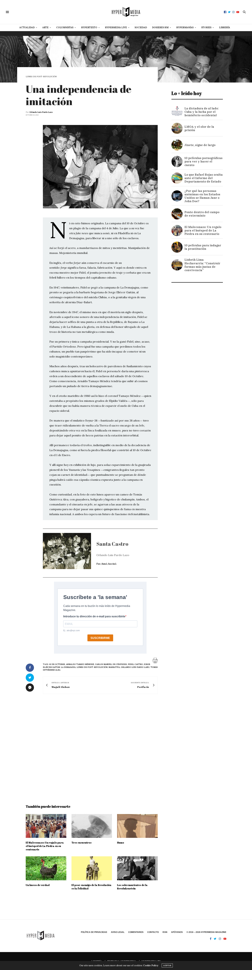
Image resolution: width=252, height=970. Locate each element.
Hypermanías (185, 27)
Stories (206, 27)
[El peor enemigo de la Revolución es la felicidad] (91, 868)
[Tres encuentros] (91, 826)
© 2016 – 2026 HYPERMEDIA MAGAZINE (206, 932)
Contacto (153, 932)
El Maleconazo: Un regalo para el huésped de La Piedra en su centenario (45, 846)
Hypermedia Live (116, 27)
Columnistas (64, 27)
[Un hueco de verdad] (46, 868)
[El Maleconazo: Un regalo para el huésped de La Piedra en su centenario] (46, 826)
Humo (120, 842)
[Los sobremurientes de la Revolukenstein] (137, 868)
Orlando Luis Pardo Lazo (41, 112)
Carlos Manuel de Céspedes (111, 664)
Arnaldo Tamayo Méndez (80, 664)
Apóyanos (177, 932)
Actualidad (27, 27)
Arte (45, 27)
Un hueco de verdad (38, 885)
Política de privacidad (94, 932)
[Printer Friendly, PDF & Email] (155, 660)
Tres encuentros (81, 842)
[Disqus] (92, 746)
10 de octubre (57, 664)
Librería (224, 27)
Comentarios (135, 932)
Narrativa (114, 667)
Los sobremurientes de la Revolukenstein (132, 886)
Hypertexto (89, 27)
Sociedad (141, 27)
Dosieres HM (160, 27)
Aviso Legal (117, 932)
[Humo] (137, 826)
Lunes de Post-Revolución (41, 77)
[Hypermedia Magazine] (126, 12)
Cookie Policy (150, 965)
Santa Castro (112, 543)
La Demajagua (68, 667)
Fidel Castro (135, 664)
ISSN (165, 932)
